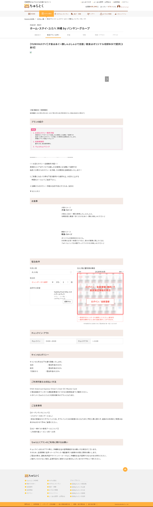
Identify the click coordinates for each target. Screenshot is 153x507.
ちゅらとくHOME (29, 19)
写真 (84, 35)
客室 (68, 35)
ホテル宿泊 (48, 13)
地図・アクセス (100, 35)
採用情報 (36, 504)
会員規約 (29, 487)
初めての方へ (31, 484)
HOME (33, 14)
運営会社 (27, 504)
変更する (67, 301)
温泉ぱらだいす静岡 (78, 493)
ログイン (125, 2)
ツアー (92, 14)
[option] (69, 52)
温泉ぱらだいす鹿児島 (79, 484)
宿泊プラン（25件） (53, 35)
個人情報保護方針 (64, 504)
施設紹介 (38, 35)
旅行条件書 (91, 504)
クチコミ (115, 35)
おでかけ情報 (107, 14)
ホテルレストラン (63, 14)
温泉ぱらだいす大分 (78, 490)
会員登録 (116, 2)
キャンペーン (121, 14)
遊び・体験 (77, 14)
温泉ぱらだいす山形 (78, 487)
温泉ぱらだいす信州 (78, 496)
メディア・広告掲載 (48, 504)
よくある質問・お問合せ (102, 2)
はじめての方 (86, 2)
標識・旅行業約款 (79, 504)
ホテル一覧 (40, 19)
